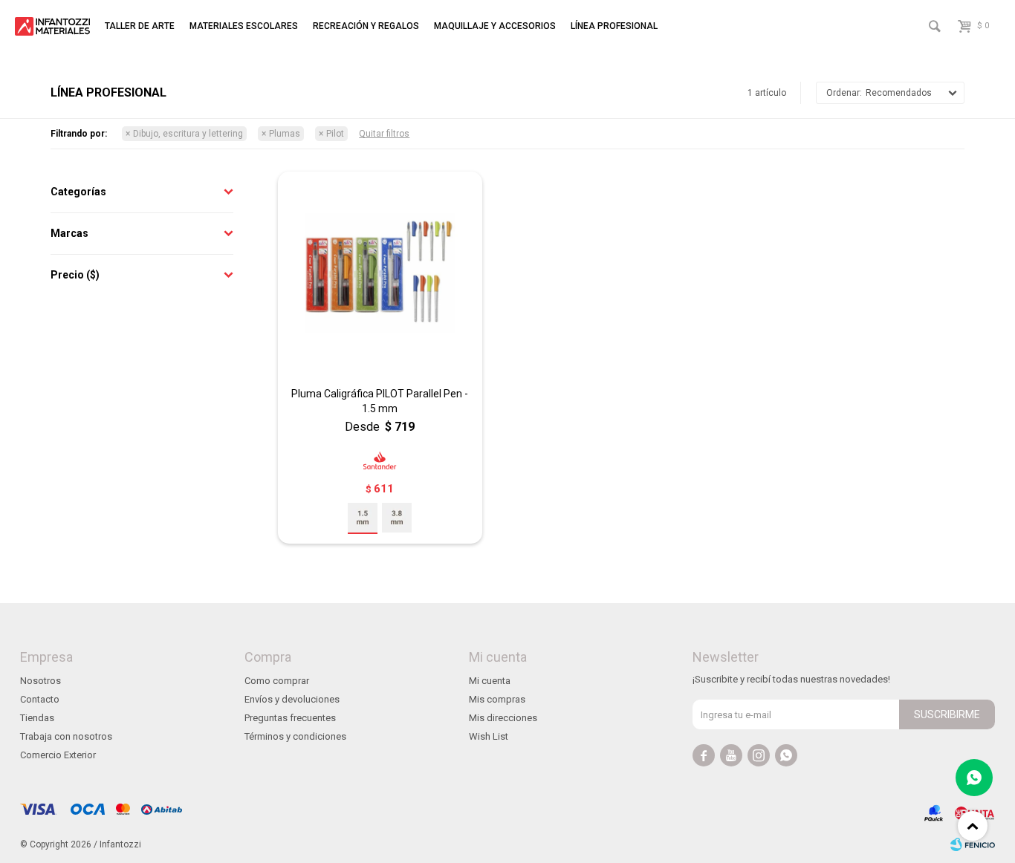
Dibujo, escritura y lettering (188, 133)
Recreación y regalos (366, 26)
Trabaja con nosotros (66, 736)
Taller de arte (140, 26)
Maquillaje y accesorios (495, 26)
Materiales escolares (243, 26)
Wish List (488, 736)
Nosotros (40, 680)
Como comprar (276, 680)
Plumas (284, 133)
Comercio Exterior (58, 755)
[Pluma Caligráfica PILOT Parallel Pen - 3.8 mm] (397, 518)
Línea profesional (614, 26)
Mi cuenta (489, 680)
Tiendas (37, 717)
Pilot (335, 133)
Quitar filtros (384, 133)
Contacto (39, 699)
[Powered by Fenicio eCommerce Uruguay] (972, 844)
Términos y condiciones (295, 736)
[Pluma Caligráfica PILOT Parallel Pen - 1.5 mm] (379, 273)
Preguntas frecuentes (290, 717)
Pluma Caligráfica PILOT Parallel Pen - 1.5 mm (379, 401)
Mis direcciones (503, 717)
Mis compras (497, 699)
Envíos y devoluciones (292, 699)
